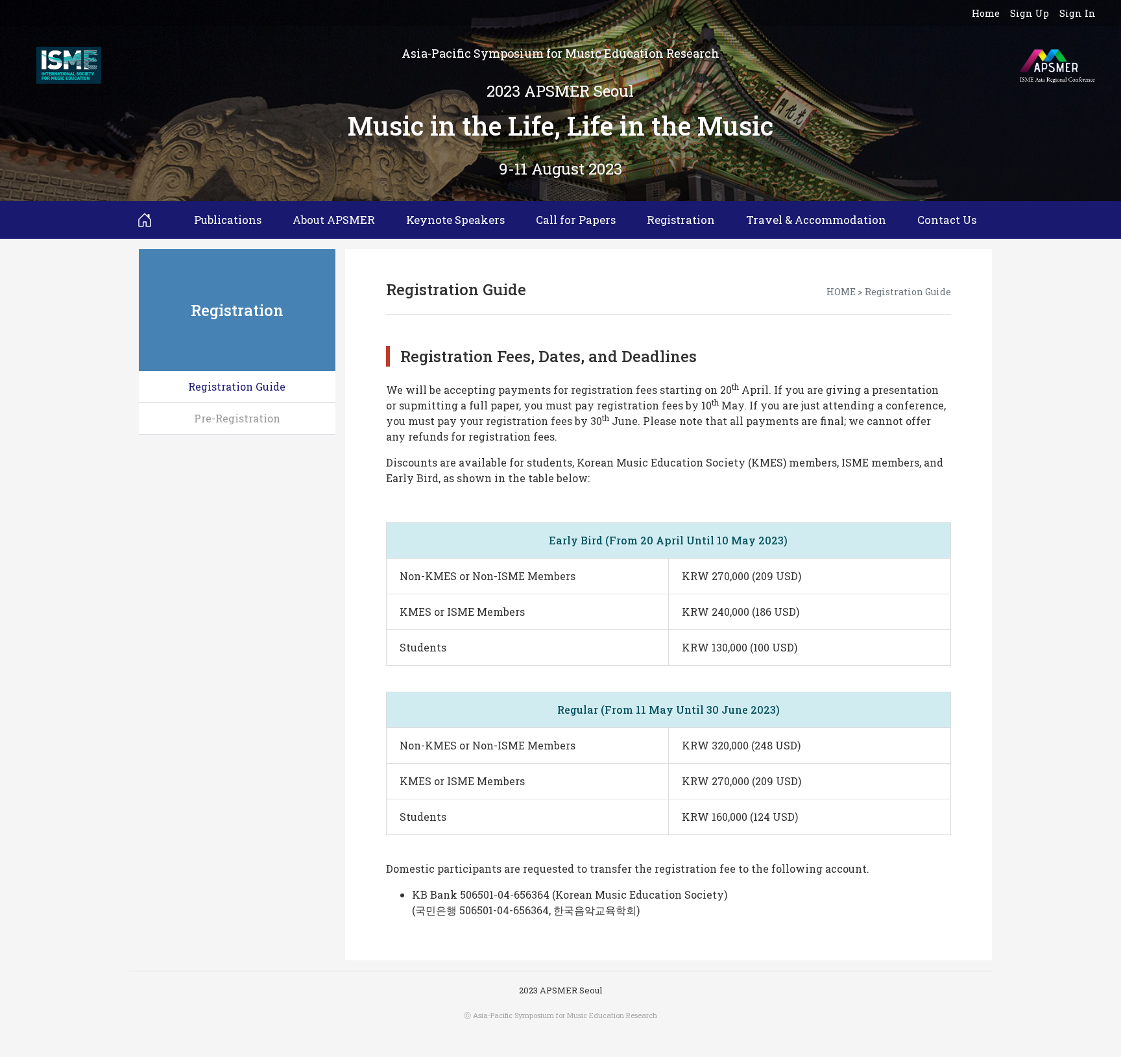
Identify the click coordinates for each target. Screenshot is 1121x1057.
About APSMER (334, 219)
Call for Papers (576, 219)
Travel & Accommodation (816, 219)
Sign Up (1029, 13)
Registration (681, 219)
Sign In (1077, 13)
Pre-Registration (237, 418)
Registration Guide (236, 386)
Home (986, 13)
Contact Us (946, 219)
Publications (227, 219)
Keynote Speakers (455, 219)
